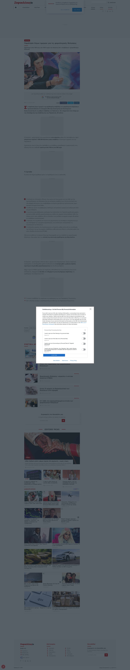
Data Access (65, 360)
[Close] (91, 309)
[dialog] (65, 335)
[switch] (84, 333)
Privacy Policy (73, 360)
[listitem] (65, 330)
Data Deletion (56, 360)
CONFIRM (54, 355)
